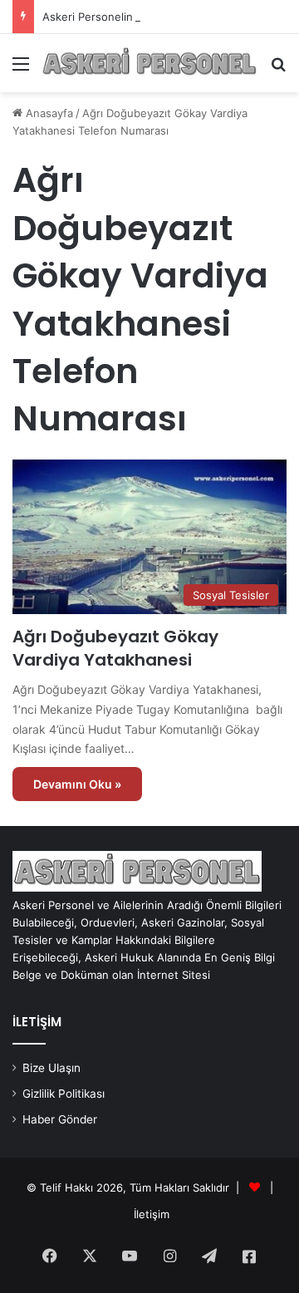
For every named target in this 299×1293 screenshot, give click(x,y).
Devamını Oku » (77, 784)
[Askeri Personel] (149, 63)
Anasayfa (47, 113)
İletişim (151, 1214)
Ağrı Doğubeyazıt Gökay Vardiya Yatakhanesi (115, 648)
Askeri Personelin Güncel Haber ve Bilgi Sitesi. (162, 16)
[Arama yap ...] (278, 69)
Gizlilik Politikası (63, 1093)
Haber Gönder (59, 1119)
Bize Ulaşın (51, 1067)
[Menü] (20, 69)
